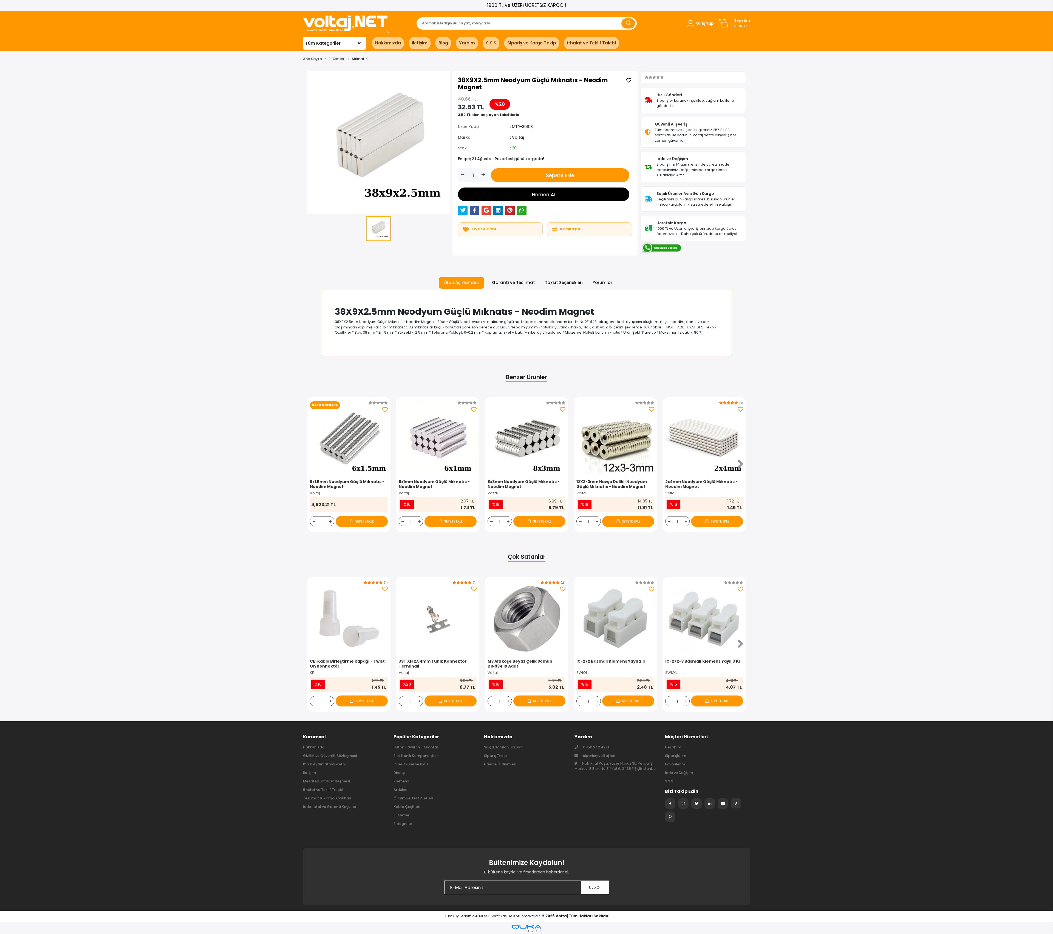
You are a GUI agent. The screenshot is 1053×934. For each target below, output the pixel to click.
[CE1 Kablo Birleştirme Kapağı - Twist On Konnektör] (349, 618)
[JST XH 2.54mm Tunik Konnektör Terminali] (438, 618)
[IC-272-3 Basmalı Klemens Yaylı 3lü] (704, 618)
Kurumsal (314, 737)
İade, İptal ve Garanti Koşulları (330, 806)
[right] (740, 464)
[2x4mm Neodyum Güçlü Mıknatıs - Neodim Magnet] (704, 439)
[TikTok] (736, 803)
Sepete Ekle (560, 175)
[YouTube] (723, 803)
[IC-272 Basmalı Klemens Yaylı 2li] (615, 618)
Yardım (467, 43)
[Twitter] (696, 803)
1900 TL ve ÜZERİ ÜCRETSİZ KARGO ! (526, 5)
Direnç (399, 772)
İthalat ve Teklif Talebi (591, 43)
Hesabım (673, 747)
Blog (443, 43)
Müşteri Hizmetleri (686, 737)
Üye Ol (595, 887)
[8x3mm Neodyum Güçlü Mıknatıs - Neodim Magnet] (526, 439)
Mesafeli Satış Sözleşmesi (326, 781)
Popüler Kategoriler (416, 737)
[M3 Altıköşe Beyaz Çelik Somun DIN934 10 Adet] (526, 618)
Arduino (400, 789)
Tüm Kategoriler (323, 43)
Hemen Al (543, 194)
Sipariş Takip (495, 755)
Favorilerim (675, 764)
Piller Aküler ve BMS (411, 764)
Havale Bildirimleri (500, 764)
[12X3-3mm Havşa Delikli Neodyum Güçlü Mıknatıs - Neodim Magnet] (615, 439)
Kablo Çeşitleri (407, 806)
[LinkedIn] (709, 803)
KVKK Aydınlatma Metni (324, 764)
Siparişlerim (675, 755)
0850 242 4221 (595, 747)
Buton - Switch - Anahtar (416, 747)
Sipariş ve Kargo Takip (531, 43)
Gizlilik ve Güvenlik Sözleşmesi (330, 755)
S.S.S (491, 43)
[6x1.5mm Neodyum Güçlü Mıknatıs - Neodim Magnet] (349, 439)
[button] (700, 23)
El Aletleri (402, 815)
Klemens (401, 781)
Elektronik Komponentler (416, 755)
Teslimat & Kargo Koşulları (327, 798)
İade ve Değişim (679, 772)
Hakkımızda (388, 43)
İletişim (420, 43)
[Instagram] (683, 803)
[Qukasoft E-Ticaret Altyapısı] (526, 928)
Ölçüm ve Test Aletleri (413, 798)
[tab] (461, 283)
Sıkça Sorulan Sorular (503, 747)
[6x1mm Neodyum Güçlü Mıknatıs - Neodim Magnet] (438, 439)
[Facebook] (670, 803)
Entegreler (403, 823)
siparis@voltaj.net (599, 755)
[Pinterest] (670, 816)
